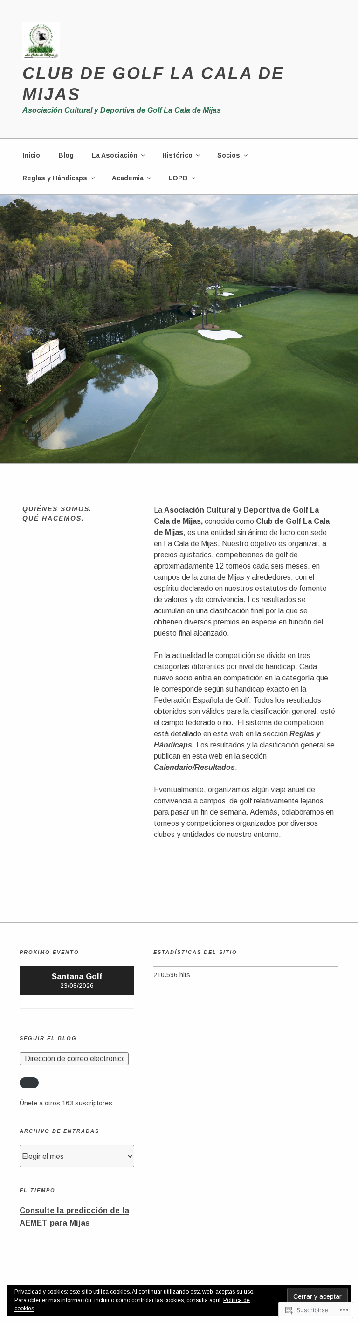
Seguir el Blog (48, 1038)
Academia (128, 178)
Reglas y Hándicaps (54, 178)
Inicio (31, 155)
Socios (228, 155)
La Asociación (115, 155)
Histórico (177, 155)
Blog (66, 155)
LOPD (178, 178)
